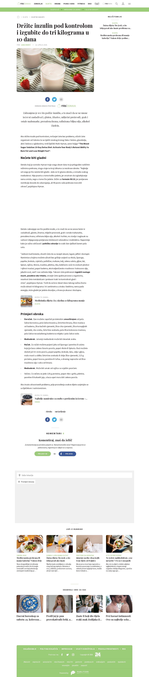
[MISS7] (97, 3)
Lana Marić (26, 45)
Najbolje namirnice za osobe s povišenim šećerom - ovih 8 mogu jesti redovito (60, 398)
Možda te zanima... (42, 297)
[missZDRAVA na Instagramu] (73, 654)
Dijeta (25, 17)
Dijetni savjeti (38, 17)
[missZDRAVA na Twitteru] (67, 654)
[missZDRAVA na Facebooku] (62, 654)
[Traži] (116, 3)
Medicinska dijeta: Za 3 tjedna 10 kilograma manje (60, 300)
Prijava (69, 454)
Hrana (37, 402)
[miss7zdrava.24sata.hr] (24, 3)
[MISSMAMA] (107, 3)
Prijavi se (42, 454)
